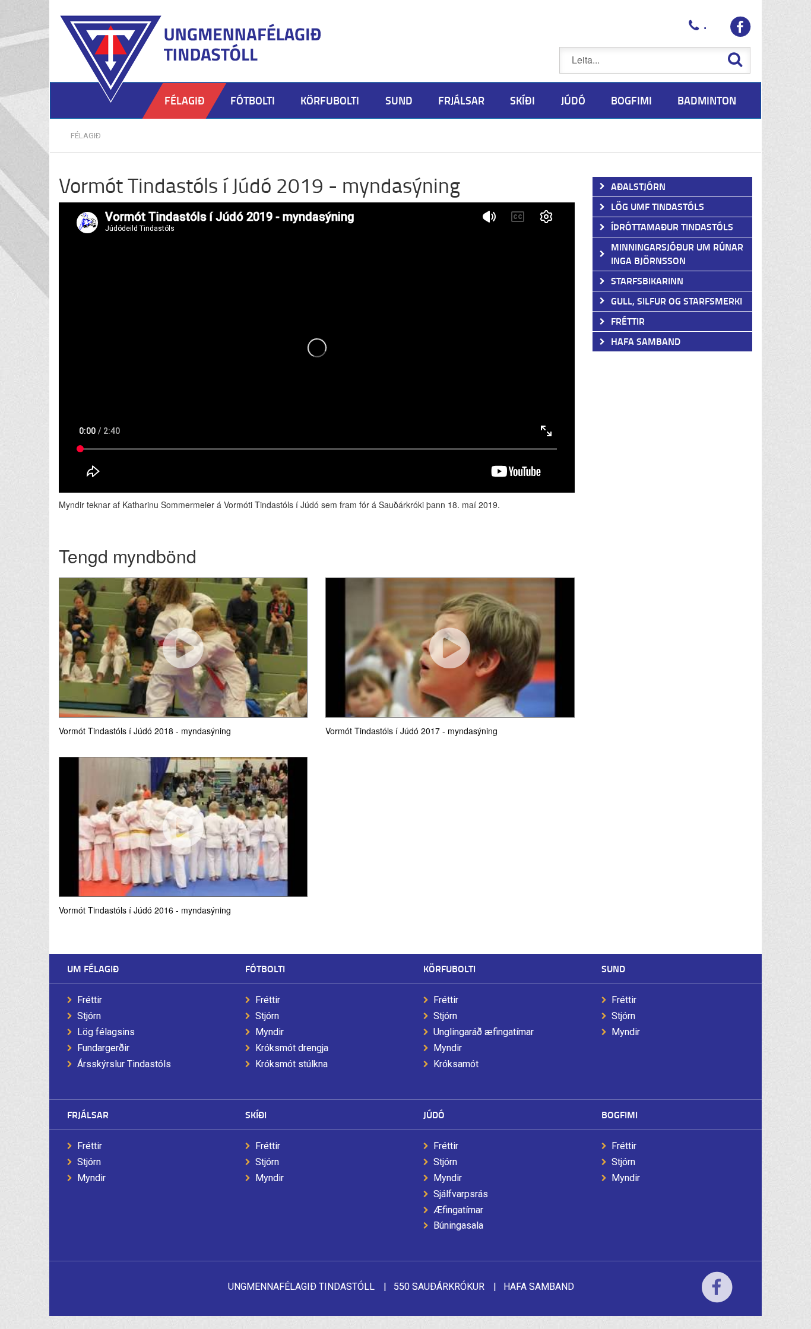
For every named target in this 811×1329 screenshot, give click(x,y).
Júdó (434, 1114)
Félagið (86, 135)
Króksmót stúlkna (291, 1064)
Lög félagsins (106, 1032)
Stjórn (89, 1016)
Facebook (717, 1295)
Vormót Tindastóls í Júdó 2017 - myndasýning (411, 730)
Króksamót (456, 1064)
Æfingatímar (458, 1210)
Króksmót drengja (291, 1048)
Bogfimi (619, 1114)
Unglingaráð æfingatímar (483, 1032)
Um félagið (93, 968)
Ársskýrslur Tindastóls (124, 1064)
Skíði (256, 1114)
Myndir (269, 1032)
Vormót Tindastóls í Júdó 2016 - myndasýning (145, 909)
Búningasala (458, 1225)
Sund (613, 968)
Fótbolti (265, 968)
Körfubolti (449, 968)
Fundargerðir (103, 1048)
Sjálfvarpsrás (460, 1194)
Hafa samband (538, 1286)
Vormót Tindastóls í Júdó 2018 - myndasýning (145, 730)
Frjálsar (88, 1114)
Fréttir (89, 1000)
